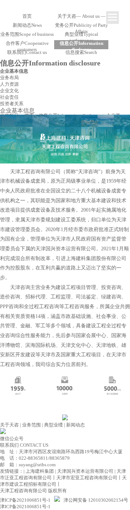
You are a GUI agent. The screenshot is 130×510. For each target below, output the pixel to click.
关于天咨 (9, 425)
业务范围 (31, 425)
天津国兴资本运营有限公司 (85, 471)
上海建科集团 (40, 471)
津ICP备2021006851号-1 (25, 500)
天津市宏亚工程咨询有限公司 (86, 477)
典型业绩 (53, 425)
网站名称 (65, 6)
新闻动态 (75, 425)
